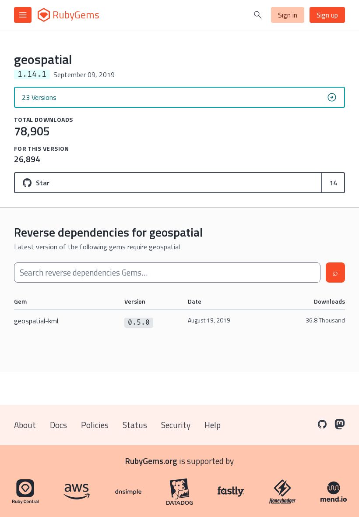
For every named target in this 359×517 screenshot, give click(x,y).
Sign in (287, 15)
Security (175, 424)
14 (333, 182)
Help (212, 424)
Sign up (327, 15)
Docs (58, 424)
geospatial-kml (36, 320)
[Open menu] (23, 15)
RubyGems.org (151, 460)
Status (135, 424)
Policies (95, 424)
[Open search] (258, 15)
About (25, 424)
